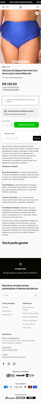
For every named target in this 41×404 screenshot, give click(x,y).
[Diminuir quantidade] (4, 125)
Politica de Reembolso (30, 317)
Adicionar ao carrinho (26, 125)
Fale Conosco (6, 314)
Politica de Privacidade (30, 313)
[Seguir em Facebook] (3, 363)
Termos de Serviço (29, 324)
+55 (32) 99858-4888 (10, 350)
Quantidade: (6, 121)
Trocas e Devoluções (30, 320)
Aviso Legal (26, 327)
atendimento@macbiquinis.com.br (14, 357)
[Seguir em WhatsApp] (14, 363)
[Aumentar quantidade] (11, 125)
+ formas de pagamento (10, 90)
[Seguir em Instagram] (8, 363)
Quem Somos (6, 311)
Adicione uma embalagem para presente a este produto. (21, 100)
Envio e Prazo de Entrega (28, 308)
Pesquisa (5, 307)
